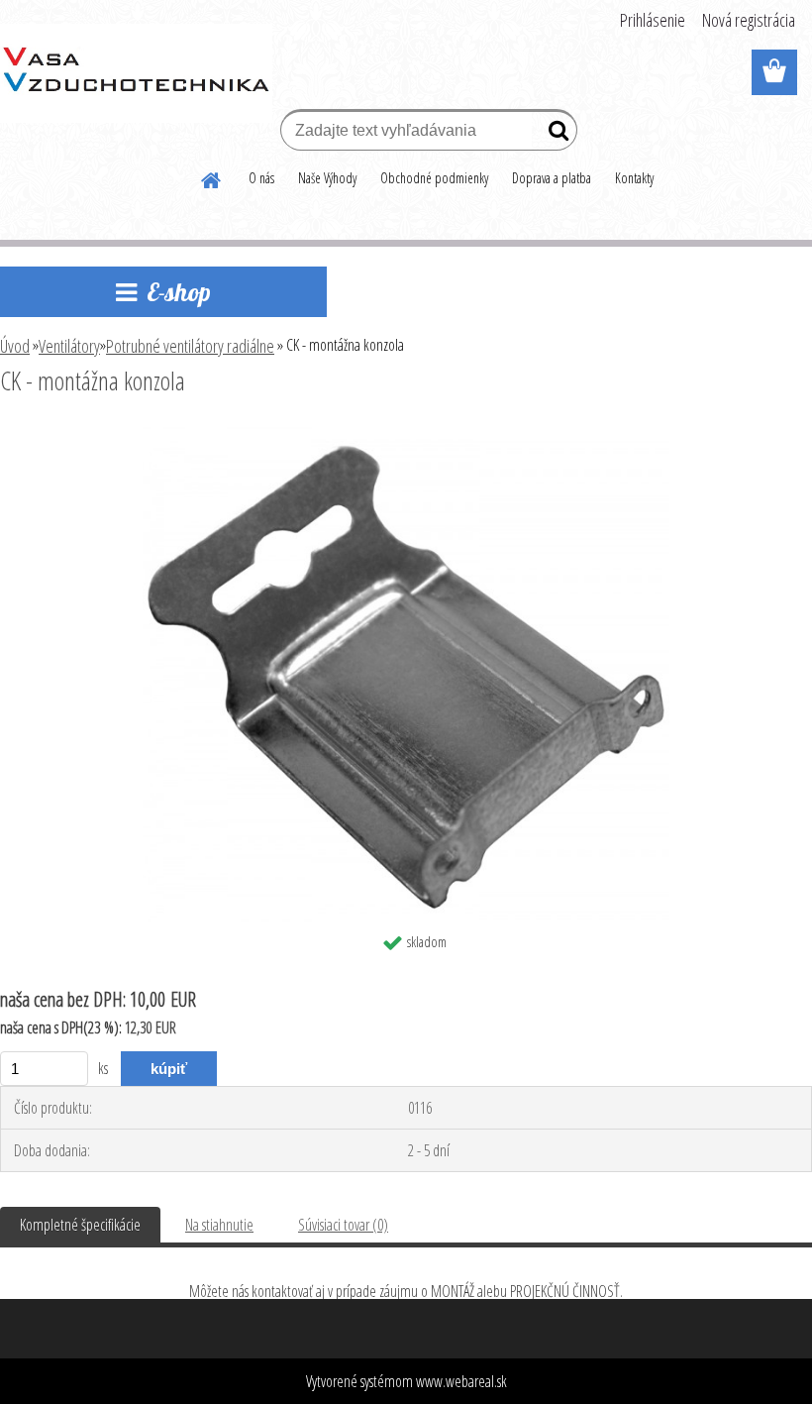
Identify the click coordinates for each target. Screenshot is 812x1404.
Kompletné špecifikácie (80, 1225)
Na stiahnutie (219, 1225)
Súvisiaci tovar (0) (343, 1225)
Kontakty (634, 177)
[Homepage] (212, 177)
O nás (261, 177)
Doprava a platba (551, 177)
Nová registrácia (748, 20)
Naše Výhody (327, 177)
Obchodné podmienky (434, 177)
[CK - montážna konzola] (406, 435)
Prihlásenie (652, 20)
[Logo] (136, 73)
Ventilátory (69, 346)
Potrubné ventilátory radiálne (190, 346)
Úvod (15, 346)
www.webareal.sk (461, 1381)
